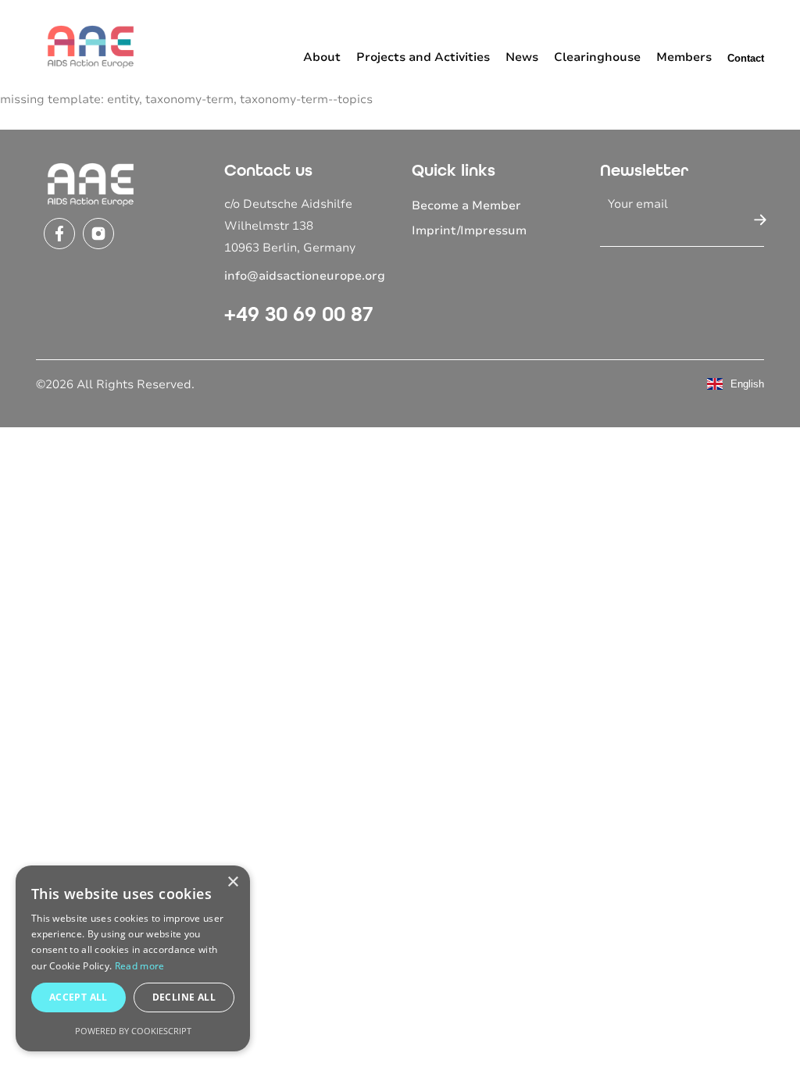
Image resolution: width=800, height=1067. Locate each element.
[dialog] (133, 958)
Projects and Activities (423, 57)
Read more (140, 965)
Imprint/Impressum (469, 230)
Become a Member (466, 205)
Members (684, 57)
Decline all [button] (184, 997)
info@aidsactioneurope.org (304, 276)
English (747, 384)
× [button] (232, 882)
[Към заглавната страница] (90, 46)
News (521, 57)
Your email (638, 204)
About (322, 57)
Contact (745, 58)
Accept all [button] (78, 997)
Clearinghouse (597, 57)
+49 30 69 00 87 (298, 314)
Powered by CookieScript (133, 1031)
